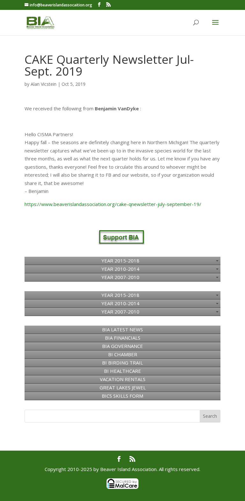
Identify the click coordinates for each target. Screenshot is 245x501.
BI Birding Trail (122, 362)
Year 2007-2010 (120, 277)
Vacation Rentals (122, 379)
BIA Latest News (122, 329)
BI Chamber (122, 354)
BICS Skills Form (122, 396)
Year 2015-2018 (120, 260)
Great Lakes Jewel (123, 387)
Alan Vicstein (43, 84)
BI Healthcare (122, 371)
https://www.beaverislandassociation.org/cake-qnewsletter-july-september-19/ (113, 204)
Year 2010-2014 (120, 269)
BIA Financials (122, 338)
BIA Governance (122, 346)
